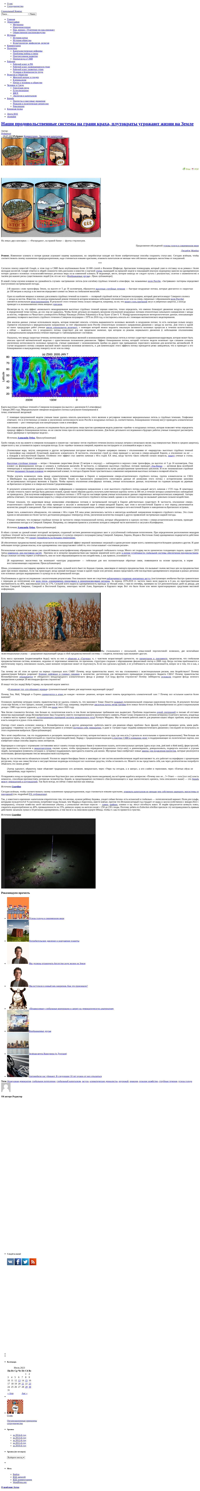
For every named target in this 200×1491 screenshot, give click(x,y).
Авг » (24, 1393)
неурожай (124, 1081)
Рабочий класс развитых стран (28, 69)
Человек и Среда (15, 85)
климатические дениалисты (104, 1081)
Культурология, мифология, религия (31, 43)
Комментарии (14, 45)
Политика (12, 48)
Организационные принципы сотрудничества (22, 1422)
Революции (18, 106)
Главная (11, 19)
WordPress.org (20, 1482)
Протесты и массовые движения (29, 101)
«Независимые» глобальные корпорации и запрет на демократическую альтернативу (71, 1008)
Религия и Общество (17, 74)
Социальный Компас (11, 11)
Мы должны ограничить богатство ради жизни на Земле (57, 963)
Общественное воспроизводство (29, 32)
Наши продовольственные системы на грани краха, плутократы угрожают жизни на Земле (97, 123)
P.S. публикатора (37, 794)
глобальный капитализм (69, 1081)
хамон (105, 804)
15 (26, 1380)
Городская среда (21, 88)
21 (23, 1383)
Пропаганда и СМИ (23, 59)
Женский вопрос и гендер (26, 77)
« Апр (10, 1393)
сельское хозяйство (148, 1081)
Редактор (6, 133)
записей (19, 1477)
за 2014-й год (19, 1435)
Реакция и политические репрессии (31, 103)
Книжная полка (15, 109)
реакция (134, 1081)
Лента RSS (12, 114)
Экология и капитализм (25, 96)
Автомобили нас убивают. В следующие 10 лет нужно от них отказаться (65, 1076)
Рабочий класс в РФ (23, 64)
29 (26, 1387)
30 (30, 1387)
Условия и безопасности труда (28, 72)
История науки (20, 37)
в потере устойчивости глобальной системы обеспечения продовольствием (160, 553)
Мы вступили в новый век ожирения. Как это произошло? (58, 986)
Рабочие (11, 61)
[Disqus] (100, 1137)
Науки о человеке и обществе (27, 82)
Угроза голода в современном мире (46, 918)
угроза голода (185, 1081)
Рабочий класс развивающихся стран (31, 66)
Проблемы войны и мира (25, 53)
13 (19, 1380)
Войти (16, 1474)
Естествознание (21, 90)
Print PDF (192, 169)
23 (30, 1383)
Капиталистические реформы (27, 51)
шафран (113, 804)
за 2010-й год (19, 1445)
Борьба (10, 98)
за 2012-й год (19, 1440)
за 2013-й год (19, 1437)
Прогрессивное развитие (25, 56)
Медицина (18, 24)
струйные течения (168, 1081)
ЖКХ (15, 93)
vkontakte (11, 116)
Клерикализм (19, 80)
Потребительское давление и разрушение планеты (54, 941)
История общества (22, 40)
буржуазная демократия (19, 1081)
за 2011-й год (19, 1443)
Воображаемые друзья (40, 1031)
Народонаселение (22, 27)
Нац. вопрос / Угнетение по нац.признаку (34, 30)
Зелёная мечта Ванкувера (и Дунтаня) (48, 1053)
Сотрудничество (15, 6)
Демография (13, 22)
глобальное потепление (43, 1081)
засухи (85, 1081)
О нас (10, 3)
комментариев (22, 1479)
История (11, 35)
